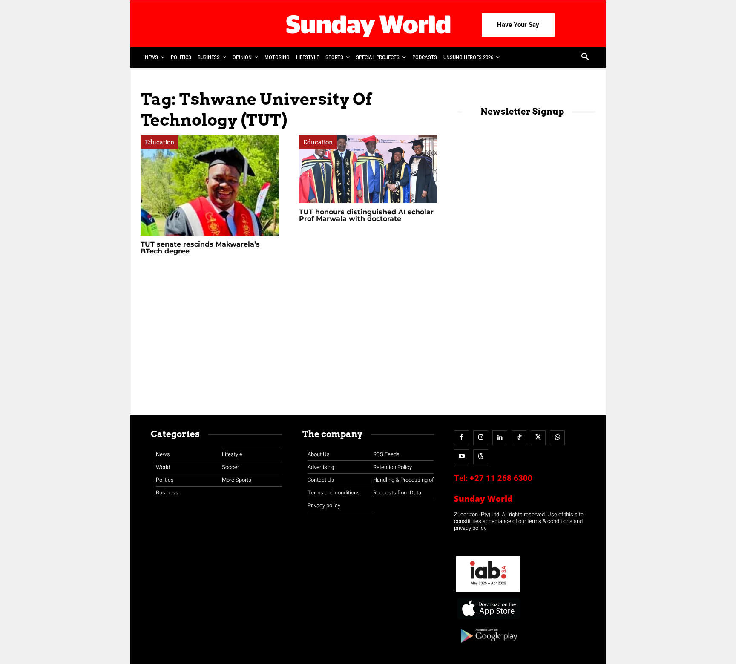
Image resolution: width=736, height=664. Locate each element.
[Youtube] (461, 456)
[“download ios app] (488, 619)
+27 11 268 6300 (501, 478)
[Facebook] (461, 437)
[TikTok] (519, 437)
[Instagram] (480, 437)
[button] (585, 57)
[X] (538, 437)
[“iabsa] (488, 592)
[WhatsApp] (557, 437)
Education (159, 142)
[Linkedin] (499, 437)
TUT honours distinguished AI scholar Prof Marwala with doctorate (366, 215)
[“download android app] (488, 646)
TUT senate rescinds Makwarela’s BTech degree (200, 247)
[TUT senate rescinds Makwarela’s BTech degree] (210, 185)
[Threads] (480, 456)
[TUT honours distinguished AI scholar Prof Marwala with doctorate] (368, 169)
